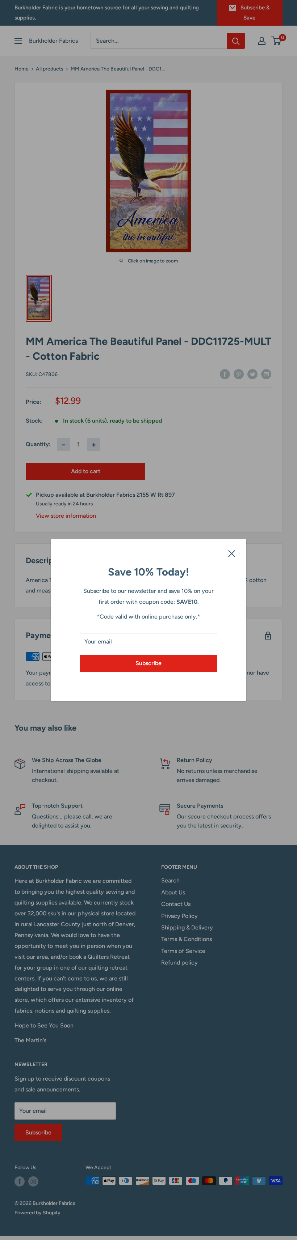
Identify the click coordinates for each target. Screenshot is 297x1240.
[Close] (231, 553)
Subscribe (148, 663)
